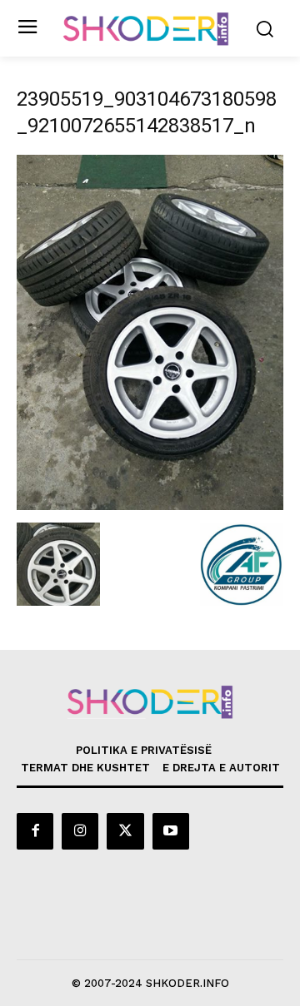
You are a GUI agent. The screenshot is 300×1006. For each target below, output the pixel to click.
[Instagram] (80, 831)
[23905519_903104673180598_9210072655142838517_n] (150, 505)
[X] (125, 831)
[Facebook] (35, 831)
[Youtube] (170, 831)
